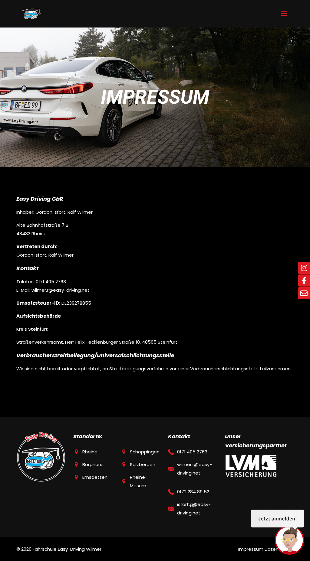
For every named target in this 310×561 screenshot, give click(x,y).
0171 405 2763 (192, 452)
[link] (251, 466)
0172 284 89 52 (193, 491)
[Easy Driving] (31, 13)
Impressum (250, 549)
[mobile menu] (284, 13)
